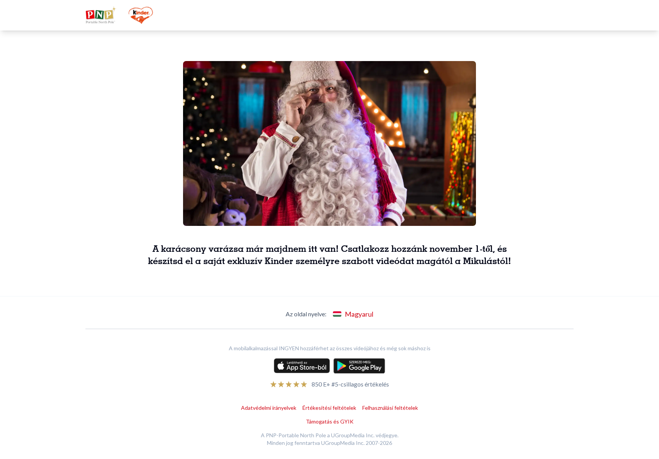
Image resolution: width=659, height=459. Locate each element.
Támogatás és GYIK (330, 421)
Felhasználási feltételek (390, 407)
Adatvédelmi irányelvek (268, 407)
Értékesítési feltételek (329, 407)
